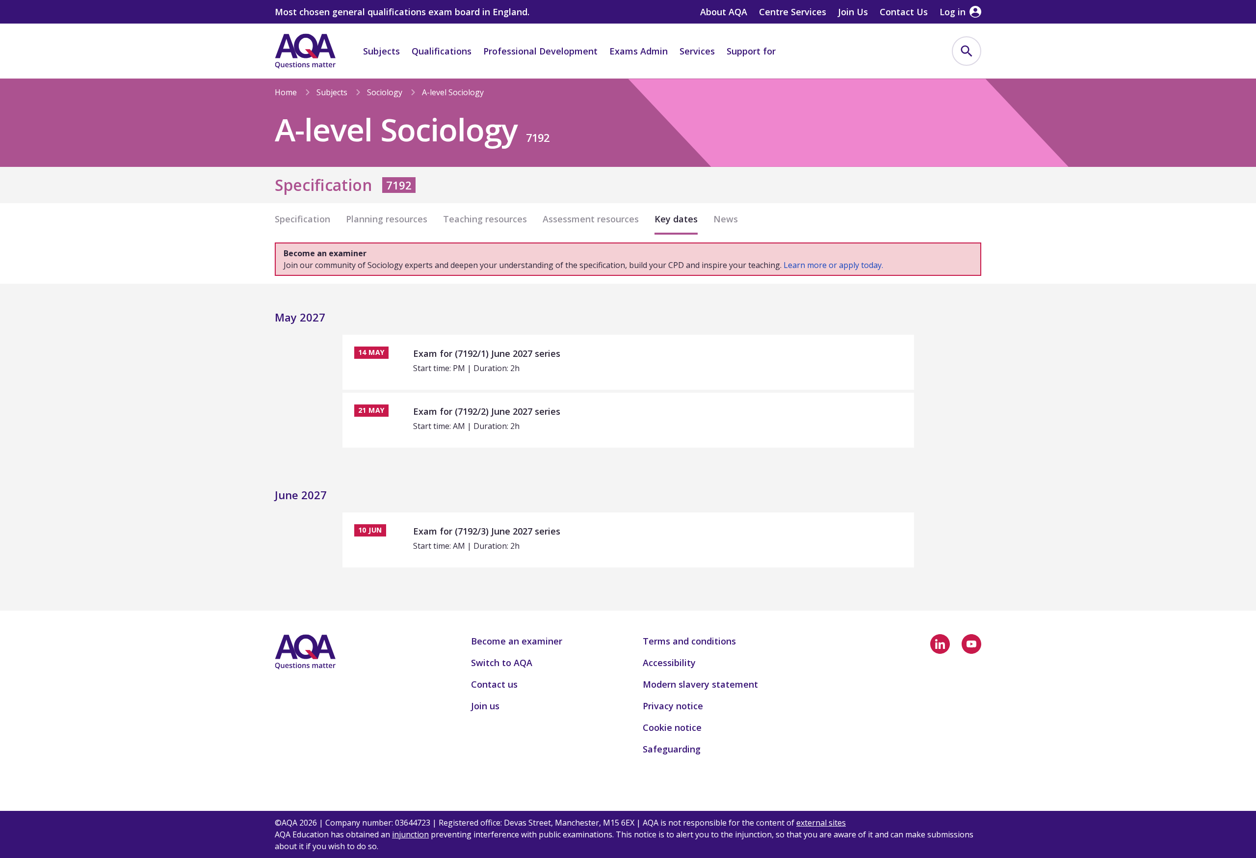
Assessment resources (591, 219)
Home (286, 92)
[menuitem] (966, 51)
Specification (302, 219)
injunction (410, 834)
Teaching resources (485, 219)
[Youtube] (971, 644)
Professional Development (540, 51)
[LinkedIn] (940, 644)
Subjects (381, 51)
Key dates (676, 219)
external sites (821, 822)
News (725, 219)
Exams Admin (638, 51)
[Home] (305, 51)
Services (697, 51)
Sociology (384, 92)
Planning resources (386, 219)
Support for (751, 51)
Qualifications (441, 51)
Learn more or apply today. (833, 265)
